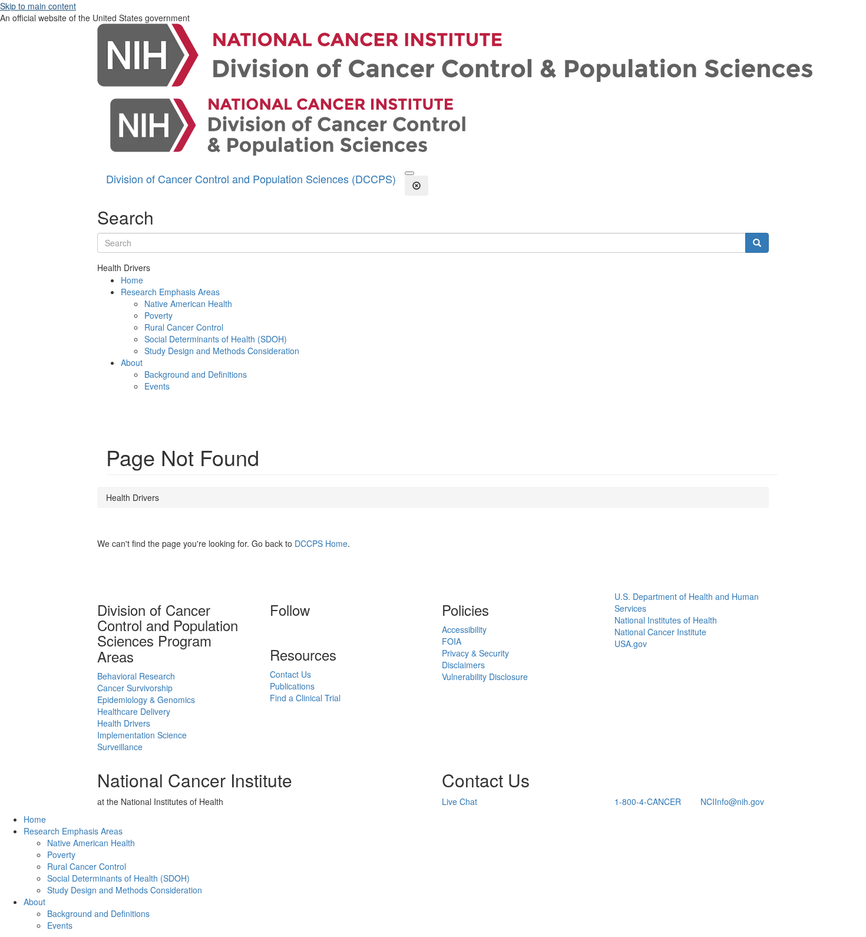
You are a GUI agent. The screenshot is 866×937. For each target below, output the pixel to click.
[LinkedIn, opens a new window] (271, 629)
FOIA (451, 641)
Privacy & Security (475, 653)
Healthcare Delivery (133, 711)
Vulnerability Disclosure (485, 676)
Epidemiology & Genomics (146, 699)
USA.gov (630, 643)
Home (132, 280)
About (132, 362)
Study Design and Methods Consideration (221, 351)
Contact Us (290, 674)
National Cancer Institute (660, 632)
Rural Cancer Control (183, 327)
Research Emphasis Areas (170, 292)
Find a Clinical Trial (305, 698)
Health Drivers (123, 723)
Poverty (158, 315)
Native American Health (188, 303)
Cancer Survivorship (135, 688)
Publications (292, 686)
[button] (409, 173)
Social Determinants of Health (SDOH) (215, 339)
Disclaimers (463, 665)
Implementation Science (142, 735)
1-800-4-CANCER (647, 801)
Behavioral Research (136, 676)
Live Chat (459, 801)
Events (157, 386)
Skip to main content (38, 6)
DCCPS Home (321, 543)
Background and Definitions (195, 374)
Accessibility (464, 629)
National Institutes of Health (665, 620)
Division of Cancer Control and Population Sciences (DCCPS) (251, 178)
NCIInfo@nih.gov (732, 801)
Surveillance (120, 747)
